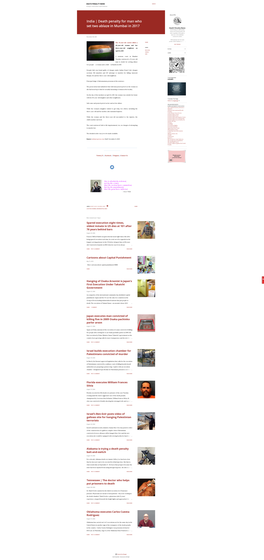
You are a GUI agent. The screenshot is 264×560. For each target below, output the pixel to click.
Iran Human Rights (173, 125)
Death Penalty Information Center (177, 117)
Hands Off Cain (172, 121)
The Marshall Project (173, 142)
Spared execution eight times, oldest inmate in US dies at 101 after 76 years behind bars (109, 226)
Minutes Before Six (172, 133)
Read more (129, 249)
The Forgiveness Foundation (175, 140)
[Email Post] (107, 206)
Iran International (172, 126)
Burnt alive (147, 50)
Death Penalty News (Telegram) (176, 118)
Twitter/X (99, 155)
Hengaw (170, 122)
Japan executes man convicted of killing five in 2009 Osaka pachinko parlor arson (108, 319)
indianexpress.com (98, 139)
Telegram (116, 155)
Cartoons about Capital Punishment (109, 257)
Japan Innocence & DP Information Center (173, 128)
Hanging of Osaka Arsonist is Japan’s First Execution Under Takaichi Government (109, 284)
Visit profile (177, 44)
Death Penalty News (95, 4)
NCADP (169, 135)
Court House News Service (175, 113)
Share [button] (146, 42)
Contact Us (124, 155)
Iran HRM (170, 124)
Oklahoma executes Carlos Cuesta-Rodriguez (108, 513)
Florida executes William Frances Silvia (107, 384)
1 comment (94, 307)
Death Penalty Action (173, 114)
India (146, 54)
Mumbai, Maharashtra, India (99, 208)
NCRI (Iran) (171, 136)
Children (147, 52)
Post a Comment (95, 249)
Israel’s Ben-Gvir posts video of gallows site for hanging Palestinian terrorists (109, 417)
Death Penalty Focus (173, 115)
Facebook (108, 155)
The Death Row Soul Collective (175, 139)
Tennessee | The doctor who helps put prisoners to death (108, 482)
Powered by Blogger (122, 554)
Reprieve (170, 137)
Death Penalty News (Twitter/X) (176, 120)
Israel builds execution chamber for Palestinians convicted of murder (109, 352)
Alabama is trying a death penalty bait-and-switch (108, 450)
